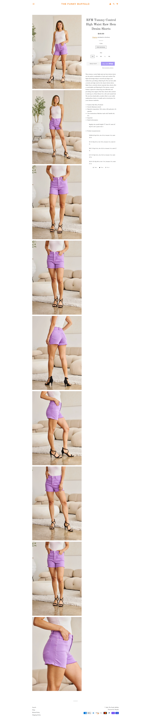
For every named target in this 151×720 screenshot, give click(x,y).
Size (101, 52)
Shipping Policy (36, 715)
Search (34, 707)
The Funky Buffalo (75, 4)
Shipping (94, 37)
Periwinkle (101, 47)
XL (109, 56)
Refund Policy (36, 712)
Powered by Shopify (113, 709)
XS (93, 56)
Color (101, 43)
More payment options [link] (107, 67)
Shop (33, 710)
